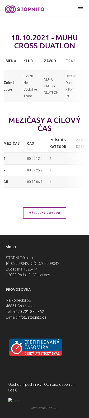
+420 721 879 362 (28, 311)
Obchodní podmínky (25, 384)
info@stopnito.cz (32, 317)
